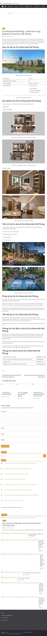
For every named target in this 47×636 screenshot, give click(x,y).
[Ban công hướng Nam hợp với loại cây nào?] (11, 573)
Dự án (21, 6)
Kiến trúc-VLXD (28, 6)
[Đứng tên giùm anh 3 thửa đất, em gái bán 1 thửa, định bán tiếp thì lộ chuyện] (19, 588)
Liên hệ (43, 6)
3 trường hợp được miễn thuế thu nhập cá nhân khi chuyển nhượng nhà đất (41, 544)
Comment (3, 411)
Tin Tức (16, 6)
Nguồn (3, 370)
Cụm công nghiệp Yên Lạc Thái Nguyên (23, 394)
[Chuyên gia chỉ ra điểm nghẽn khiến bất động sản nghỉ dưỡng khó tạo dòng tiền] (20, 562)
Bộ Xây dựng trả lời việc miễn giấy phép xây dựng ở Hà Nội (34, 376)
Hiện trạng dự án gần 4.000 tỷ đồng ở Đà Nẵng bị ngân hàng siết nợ (11, 376)
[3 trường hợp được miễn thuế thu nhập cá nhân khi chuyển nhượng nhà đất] (19, 546)
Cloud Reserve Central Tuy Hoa (6, 393)
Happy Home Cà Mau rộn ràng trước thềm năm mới (38, 394)
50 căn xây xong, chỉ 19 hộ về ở (23, 578)
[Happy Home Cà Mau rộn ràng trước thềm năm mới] (39, 384)
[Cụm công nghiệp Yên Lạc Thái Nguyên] (23, 384)
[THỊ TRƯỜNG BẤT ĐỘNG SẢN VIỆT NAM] (2, 6)
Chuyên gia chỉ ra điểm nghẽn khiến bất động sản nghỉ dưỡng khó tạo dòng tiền (42, 560)
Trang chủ (10, 6)
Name (3, 428)
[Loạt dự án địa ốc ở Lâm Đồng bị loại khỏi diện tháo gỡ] (14, 535)
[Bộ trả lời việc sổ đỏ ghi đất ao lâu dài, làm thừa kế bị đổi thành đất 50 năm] (23, 518)
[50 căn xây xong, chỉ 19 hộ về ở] (8, 579)
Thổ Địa (11, 36)
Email (2, 434)
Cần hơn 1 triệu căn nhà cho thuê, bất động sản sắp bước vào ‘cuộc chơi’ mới (41, 601)
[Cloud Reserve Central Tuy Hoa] (8, 384)
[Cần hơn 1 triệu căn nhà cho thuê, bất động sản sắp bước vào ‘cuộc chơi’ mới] (19, 603)
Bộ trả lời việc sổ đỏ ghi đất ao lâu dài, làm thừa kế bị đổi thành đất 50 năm (22, 524)
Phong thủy (36, 6)
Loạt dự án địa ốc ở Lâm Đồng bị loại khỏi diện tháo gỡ (35, 534)
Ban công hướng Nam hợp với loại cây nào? (32, 572)
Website (3, 440)
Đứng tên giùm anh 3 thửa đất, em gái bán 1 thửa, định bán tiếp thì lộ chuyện (41, 587)
